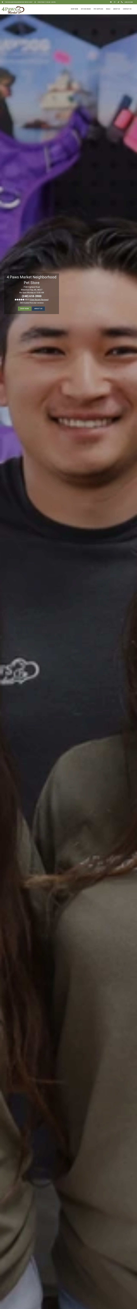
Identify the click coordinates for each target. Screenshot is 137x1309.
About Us (38, 309)
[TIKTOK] (118, 2)
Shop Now (24, 309)
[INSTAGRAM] (114, 2)
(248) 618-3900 (31, 296)
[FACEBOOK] (111, 2)
